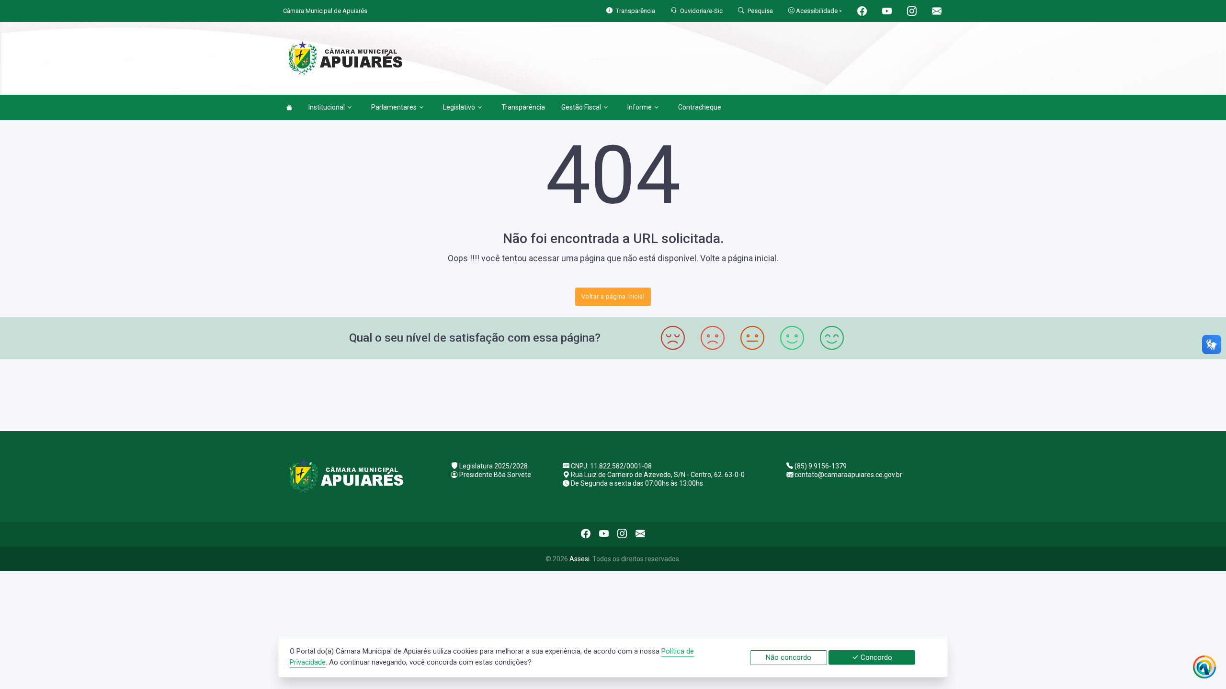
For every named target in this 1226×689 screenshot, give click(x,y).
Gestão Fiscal (581, 107)
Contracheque (699, 107)
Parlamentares (394, 107)
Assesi (579, 559)
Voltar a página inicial (613, 296)
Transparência (523, 107)
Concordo (875, 657)
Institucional (326, 107)
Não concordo (788, 657)
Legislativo (459, 107)
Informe (639, 107)
